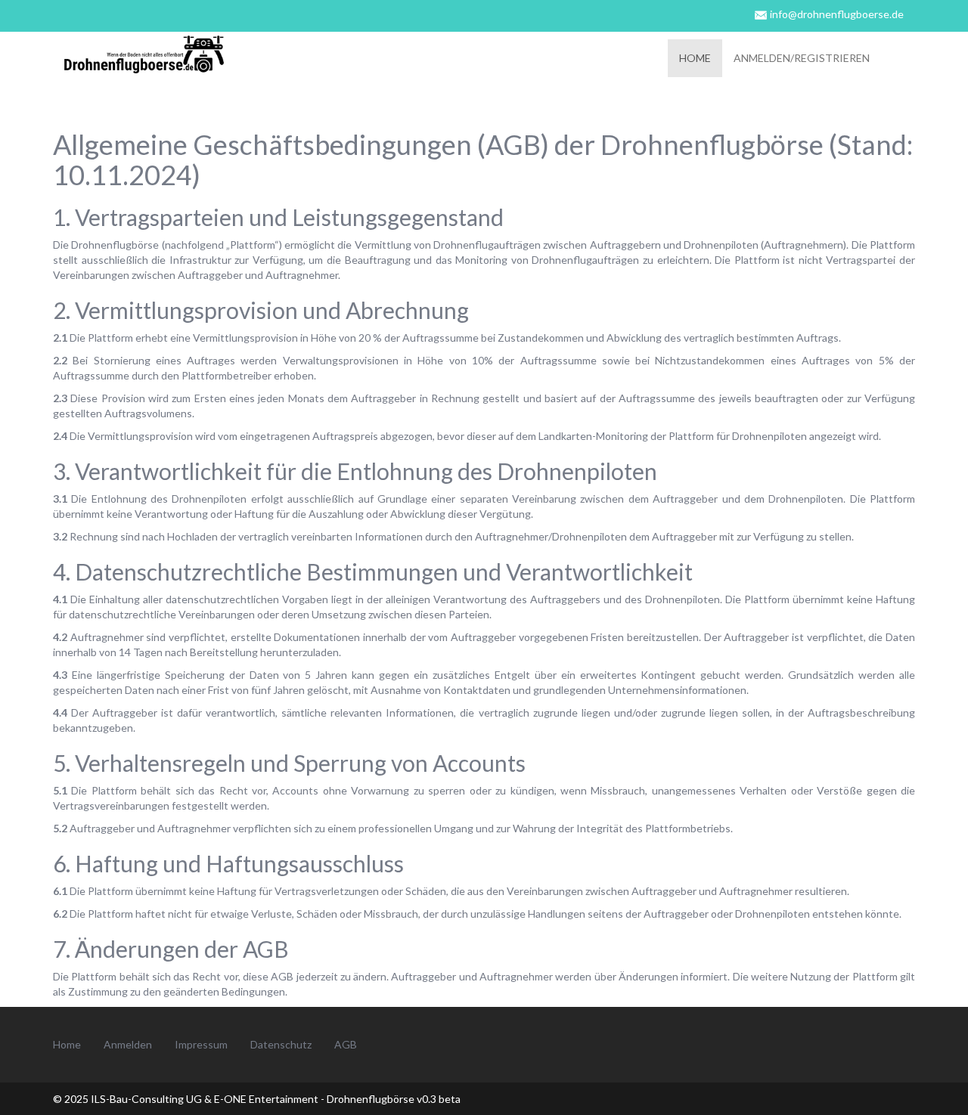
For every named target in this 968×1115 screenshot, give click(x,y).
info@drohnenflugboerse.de (837, 14)
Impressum (201, 1044)
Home (695, 57)
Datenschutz (281, 1044)
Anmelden (128, 1044)
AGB (345, 1044)
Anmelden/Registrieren (802, 57)
